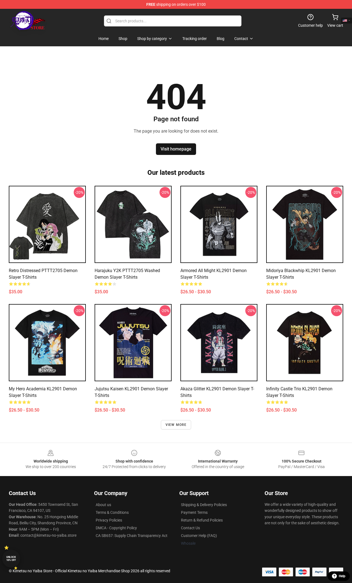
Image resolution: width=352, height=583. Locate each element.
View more (176, 425)
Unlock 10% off (11, 558)
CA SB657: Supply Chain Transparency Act (131, 535)
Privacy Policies (109, 520)
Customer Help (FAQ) (199, 535)
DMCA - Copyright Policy (116, 528)
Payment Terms (194, 512)
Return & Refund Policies (202, 520)
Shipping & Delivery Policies (204, 505)
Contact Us (190, 528)
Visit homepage (176, 149)
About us (103, 505)
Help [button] (342, 576)
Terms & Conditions (112, 512)
